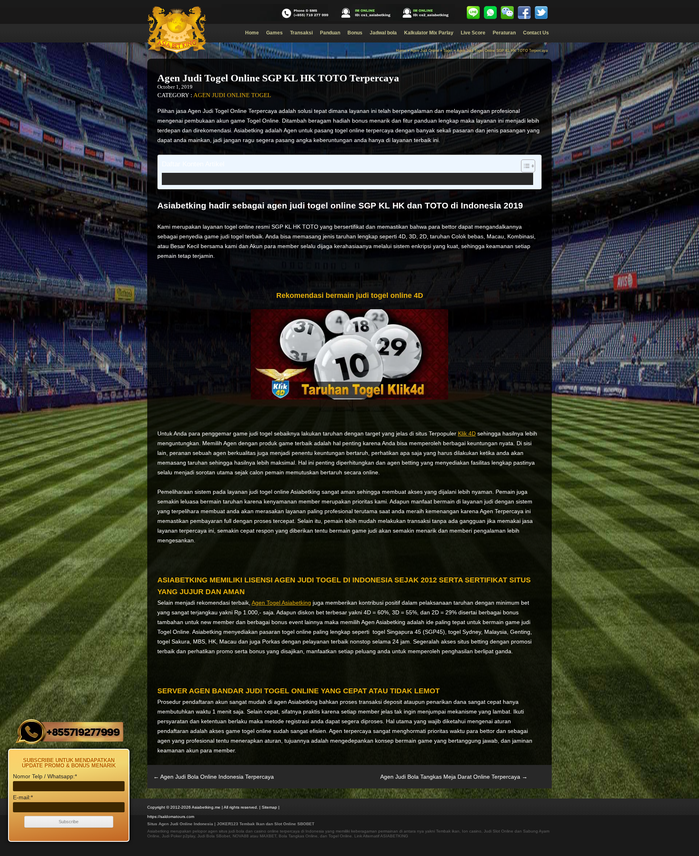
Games (274, 33)
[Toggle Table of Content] (524, 166)
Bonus (354, 33)
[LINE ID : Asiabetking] (473, 12)
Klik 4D (467, 433)
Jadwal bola (383, 33)
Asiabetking (158, 831)
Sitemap (269, 807)
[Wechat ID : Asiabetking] (507, 12)
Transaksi (301, 33)
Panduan (330, 33)
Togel (447, 51)
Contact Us (536, 33)
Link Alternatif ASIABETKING (381, 836)
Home (252, 33)
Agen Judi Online (425, 51)
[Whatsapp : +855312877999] (490, 12)
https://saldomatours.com (170, 816)
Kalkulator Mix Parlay (428, 33)
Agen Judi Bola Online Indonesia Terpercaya (213, 776)
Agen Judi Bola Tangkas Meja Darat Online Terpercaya (453, 776)
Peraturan (504, 33)
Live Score (473, 33)
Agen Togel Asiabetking (281, 602)
